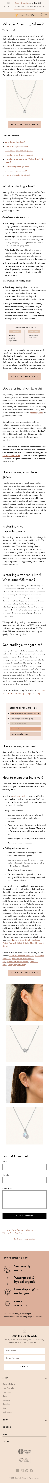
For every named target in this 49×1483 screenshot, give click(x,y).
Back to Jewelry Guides (24, 1239)
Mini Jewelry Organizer (20, 3)
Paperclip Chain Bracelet (17, 962)
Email (7, 1175)
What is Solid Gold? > (12, 1233)
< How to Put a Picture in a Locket (18, 1230)
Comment (9, 1188)
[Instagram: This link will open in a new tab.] (22, 1470)
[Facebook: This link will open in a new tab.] (17, 1470)
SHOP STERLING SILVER (23, 125)
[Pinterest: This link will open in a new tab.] (26, 1470)
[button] (42, 15)
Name (7, 1162)
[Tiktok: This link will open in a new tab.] (31, 1470)
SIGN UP (24, 1367)
